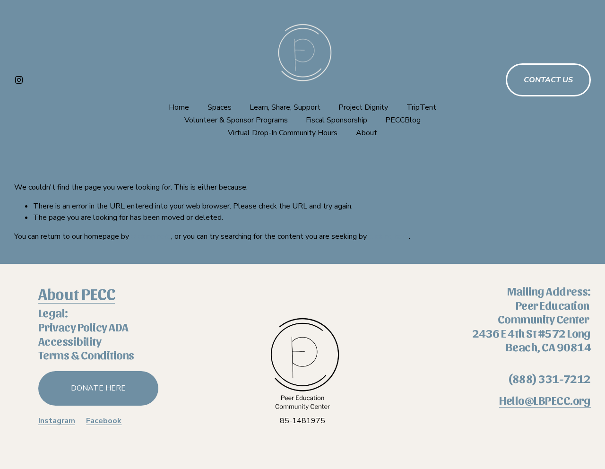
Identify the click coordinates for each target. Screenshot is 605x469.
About (366, 133)
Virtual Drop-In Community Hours (282, 133)
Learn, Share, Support (285, 107)
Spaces (219, 107)
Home (179, 107)
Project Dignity (363, 107)
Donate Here (98, 388)
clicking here (151, 236)
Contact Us (548, 80)
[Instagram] (19, 80)
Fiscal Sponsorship (336, 120)
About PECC (76, 293)
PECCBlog (403, 120)
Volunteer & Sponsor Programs (236, 120)
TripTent (421, 107)
